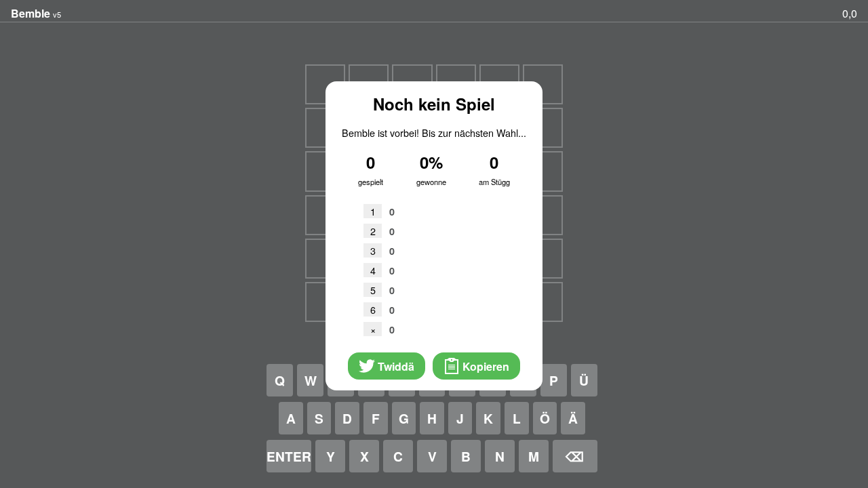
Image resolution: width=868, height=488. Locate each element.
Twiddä (394, 366)
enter (289, 456)
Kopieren (484, 366)
